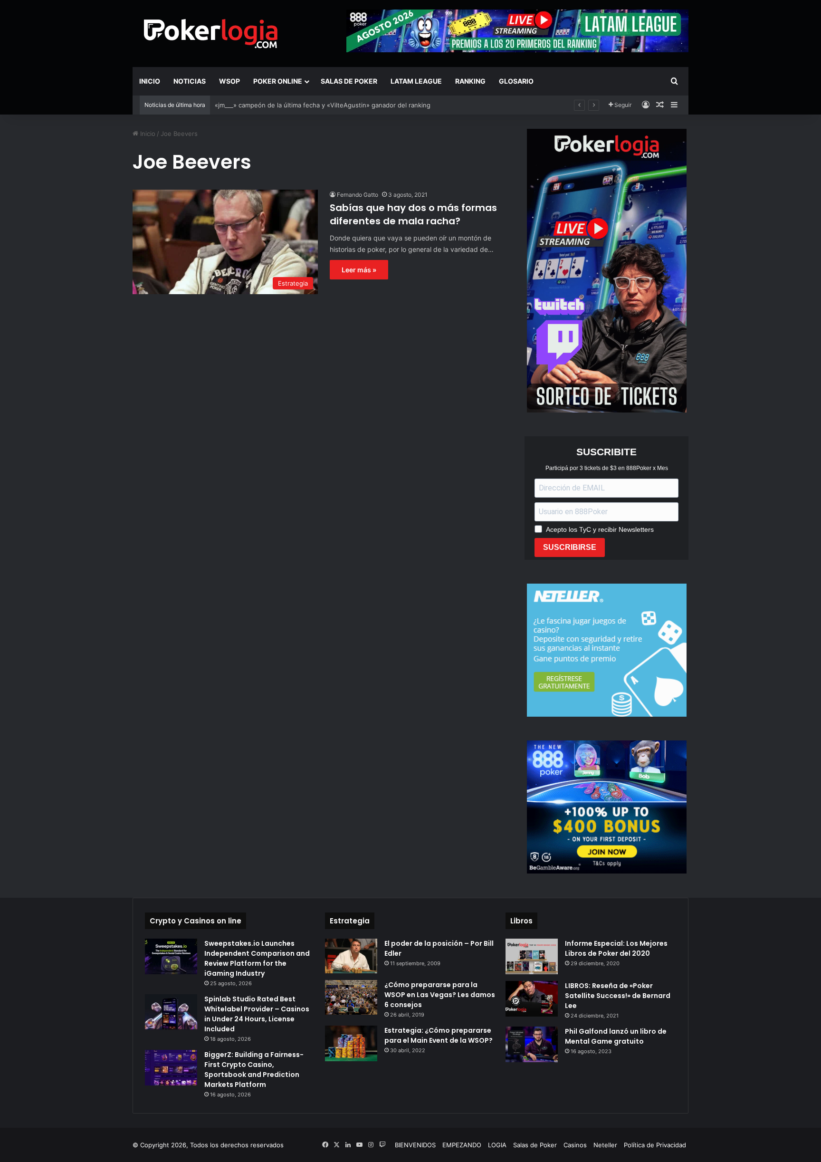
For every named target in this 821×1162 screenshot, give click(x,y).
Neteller (605, 1145)
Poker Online (277, 81)
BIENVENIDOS (415, 1145)
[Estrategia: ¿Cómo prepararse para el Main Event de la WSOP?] (351, 1043)
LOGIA (497, 1145)
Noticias (189, 81)
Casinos (575, 1145)
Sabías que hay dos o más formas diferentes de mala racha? (413, 214)
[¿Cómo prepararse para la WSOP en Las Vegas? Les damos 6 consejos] (351, 997)
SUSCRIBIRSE (569, 547)
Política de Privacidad (655, 1145)
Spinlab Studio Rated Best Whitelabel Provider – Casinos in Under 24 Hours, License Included (256, 1014)
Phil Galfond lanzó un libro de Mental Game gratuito (616, 1036)
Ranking (470, 81)
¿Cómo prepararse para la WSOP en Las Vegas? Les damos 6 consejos (439, 994)
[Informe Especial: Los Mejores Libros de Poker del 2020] (532, 956)
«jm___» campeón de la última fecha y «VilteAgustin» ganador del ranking (322, 105)
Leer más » (359, 270)
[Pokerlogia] (211, 33)
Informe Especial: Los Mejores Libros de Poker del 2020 (616, 948)
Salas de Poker (349, 81)
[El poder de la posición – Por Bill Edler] (351, 956)
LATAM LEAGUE (416, 81)
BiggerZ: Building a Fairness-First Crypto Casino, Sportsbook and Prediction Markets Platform (254, 1069)
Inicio (149, 81)
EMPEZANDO (461, 1145)
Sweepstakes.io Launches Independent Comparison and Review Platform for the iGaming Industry (257, 958)
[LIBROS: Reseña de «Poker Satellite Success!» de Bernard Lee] (532, 999)
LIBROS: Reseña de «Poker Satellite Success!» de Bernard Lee (617, 995)
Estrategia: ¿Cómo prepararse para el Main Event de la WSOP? (438, 1035)
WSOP (229, 81)
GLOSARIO (516, 81)
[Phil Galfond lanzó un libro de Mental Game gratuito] (532, 1044)
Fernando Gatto (357, 194)
